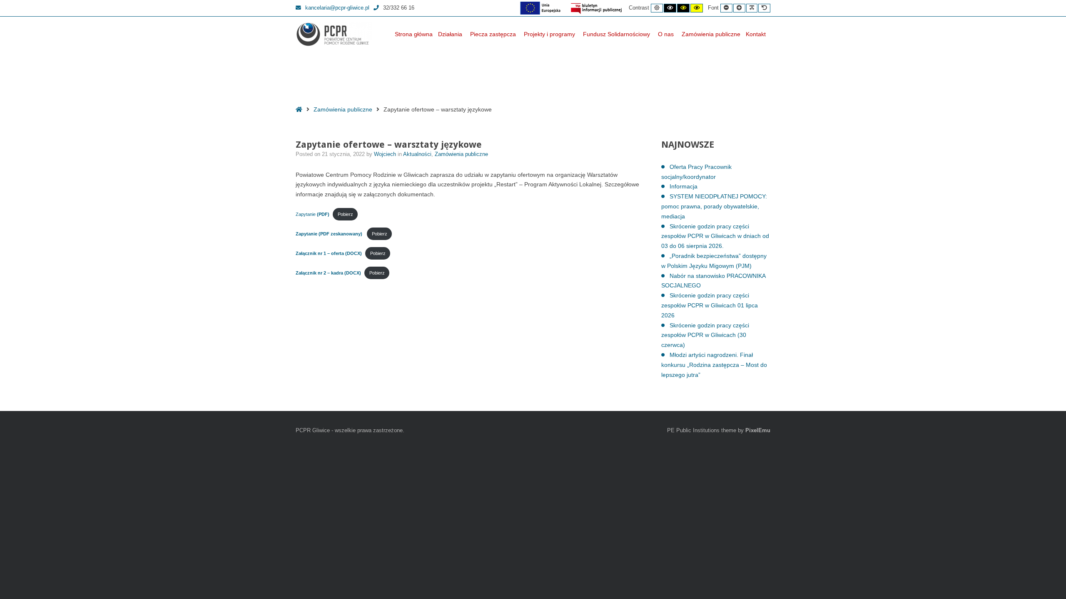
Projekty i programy (549, 34)
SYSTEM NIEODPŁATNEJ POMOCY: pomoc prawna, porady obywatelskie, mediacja (714, 206)
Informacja (683, 186)
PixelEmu (757, 430)
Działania (450, 34)
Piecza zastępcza (493, 34)
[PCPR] (334, 34)
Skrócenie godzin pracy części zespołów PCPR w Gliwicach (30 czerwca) (705, 335)
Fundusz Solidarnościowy (616, 34)
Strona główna (414, 34)
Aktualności (417, 154)
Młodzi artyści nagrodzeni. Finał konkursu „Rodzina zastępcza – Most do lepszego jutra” (714, 364)
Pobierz (345, 214)
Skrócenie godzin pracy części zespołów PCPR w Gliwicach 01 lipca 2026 (709, 305)
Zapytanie (312, 214)
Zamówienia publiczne (711, 34)
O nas (666, 34)
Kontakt (756, 34)
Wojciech (386, 154)
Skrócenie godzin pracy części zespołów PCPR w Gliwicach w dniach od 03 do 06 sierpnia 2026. (715, 236)
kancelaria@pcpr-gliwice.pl (337, 8)
